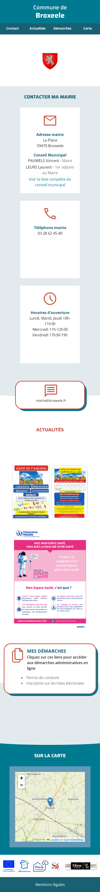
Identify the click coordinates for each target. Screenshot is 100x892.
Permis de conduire (43, 677)
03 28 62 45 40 (50, 233)
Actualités (38, 28)
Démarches (62, 28)
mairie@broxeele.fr (51, 400)
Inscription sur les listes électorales (55, 683)
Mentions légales (50, 884)
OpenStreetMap (74, 839)
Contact (12, 28)
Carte (87, 28)
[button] (50, 802)
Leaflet (54, 839)
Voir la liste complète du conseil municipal (50, 182)
